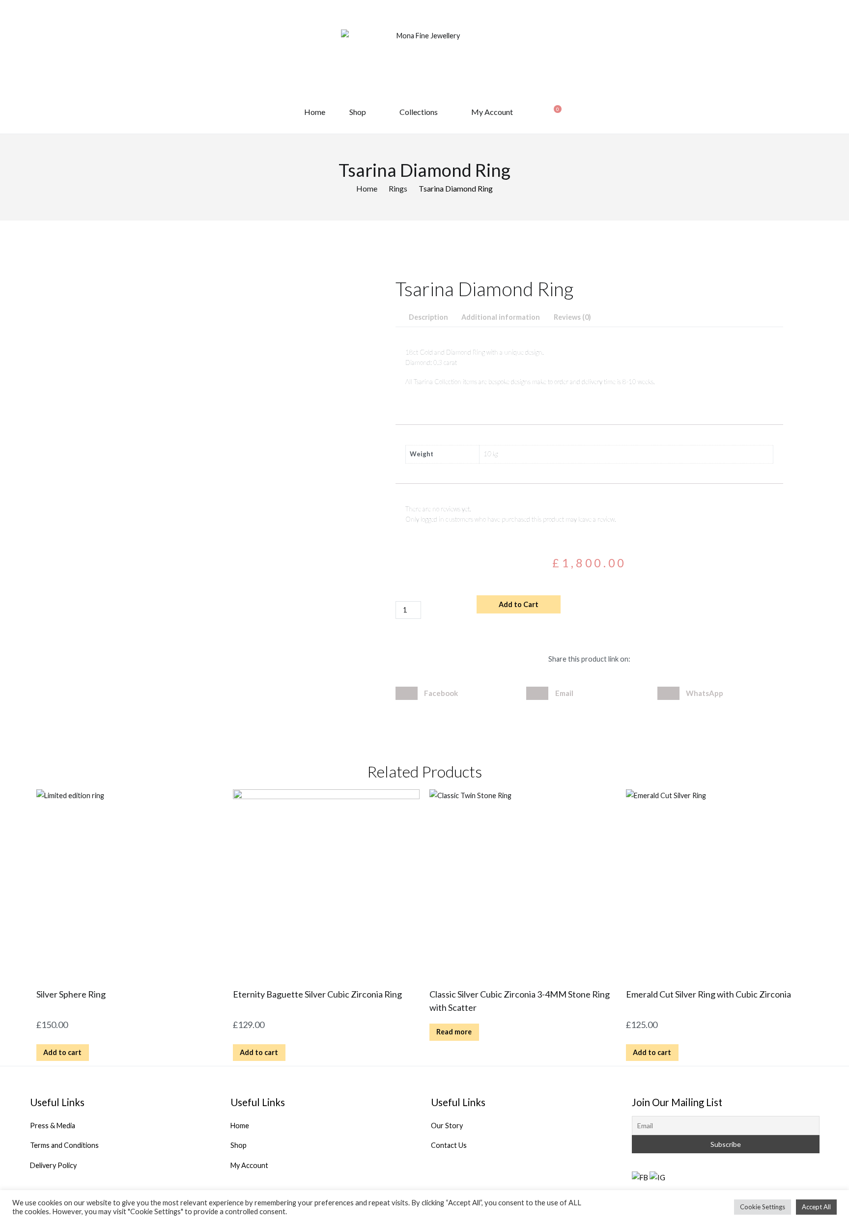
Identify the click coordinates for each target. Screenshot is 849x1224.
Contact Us (449, 1145)
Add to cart (62, 1052)
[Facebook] (640, 1177)
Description (428, 317)
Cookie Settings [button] (762, 1207)
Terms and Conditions (64, 1145)
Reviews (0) (572, 317)
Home (314, 111)
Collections (418, 111)
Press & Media (52, 1125)
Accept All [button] (816, 1207)
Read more (454, 1032)
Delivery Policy (53, 1165)
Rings (398, 188)
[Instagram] (657, 1177)
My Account (492, 111)
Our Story (447, 1125)
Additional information (500, 317)
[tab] (428, 317)
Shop (357, 111)
